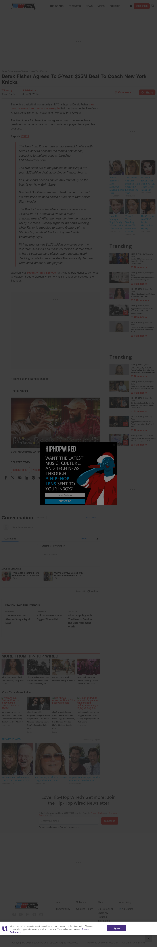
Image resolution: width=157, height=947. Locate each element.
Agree (117, 928)
